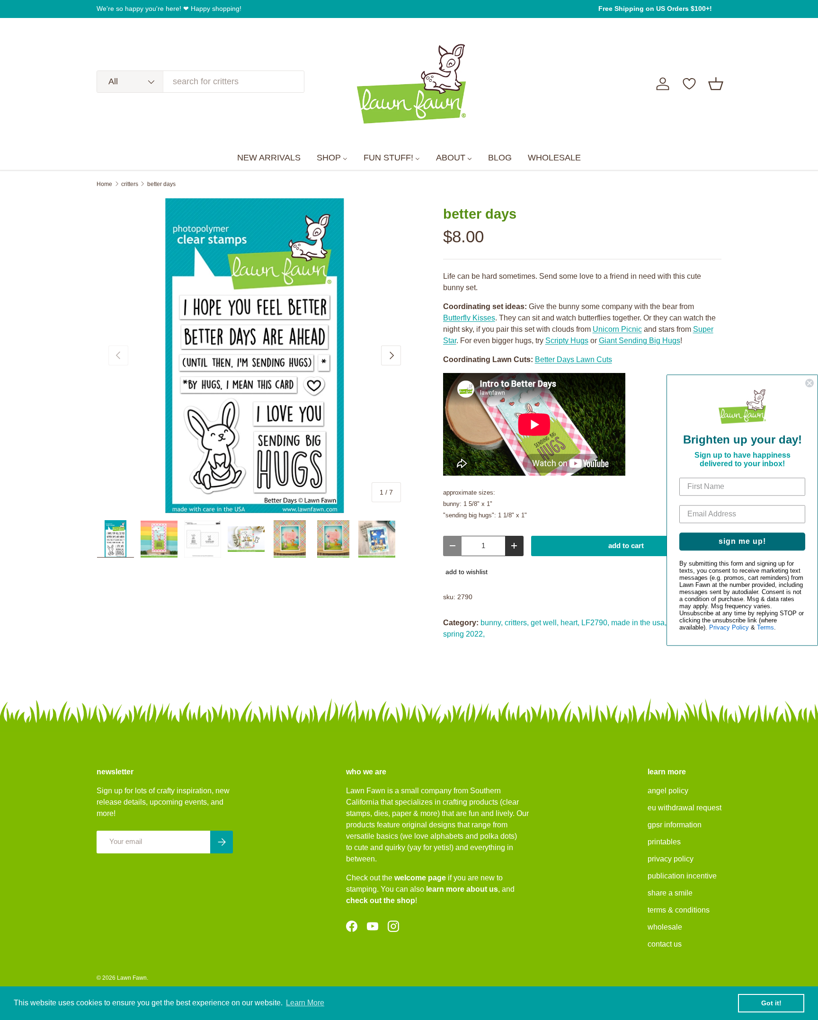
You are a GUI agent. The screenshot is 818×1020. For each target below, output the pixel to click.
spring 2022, (464, 634)
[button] (715, 83)
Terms (765, 627)
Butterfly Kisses (469, 318)
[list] (254, 356)
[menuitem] (269, 158)
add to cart (626, 546)
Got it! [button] (771, 1003)
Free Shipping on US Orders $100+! (655, 8)
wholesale (665, 927)
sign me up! (742, 541)
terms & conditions (679, 910)
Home (104, 184)
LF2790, (595, 623)
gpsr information (675, 825)
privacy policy (671, 859)
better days (161, 184)
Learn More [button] (305, 1003)
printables (664, 842)
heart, (569, 623)
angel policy (668, 791)
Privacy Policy (729, 627)
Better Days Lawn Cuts (573, 359)
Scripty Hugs (566, 341)
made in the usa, (639, 623)
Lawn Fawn (132, 978)
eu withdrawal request (684, 808)
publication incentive (682, 876)
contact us (665, 944)
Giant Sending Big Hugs (639, 341)
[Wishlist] (689, 83)
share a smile (670, 893)
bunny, (491, 623)
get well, (545, 623)
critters (129, 184)
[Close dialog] (809, 383)
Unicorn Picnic (617, 329)
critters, (517, 623)
